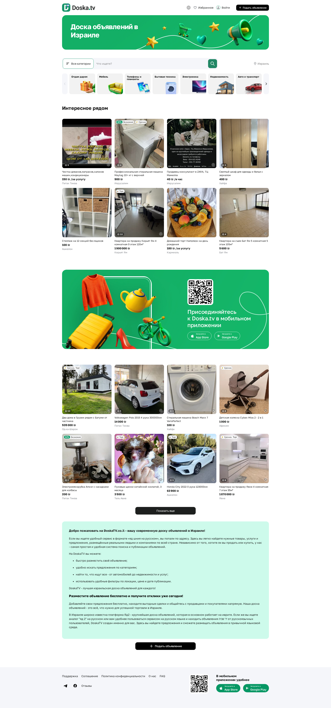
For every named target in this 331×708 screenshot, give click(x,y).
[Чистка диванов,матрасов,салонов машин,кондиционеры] (87, 152)
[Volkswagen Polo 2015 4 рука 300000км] (139, 396)
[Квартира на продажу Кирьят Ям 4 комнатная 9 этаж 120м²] (139, 221)
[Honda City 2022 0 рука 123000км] (192, 465)
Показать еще (165, 510)
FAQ (162, 676)
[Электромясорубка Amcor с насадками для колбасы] (87, 467)
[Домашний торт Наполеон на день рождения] (192, 221)
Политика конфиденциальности (123, 676)
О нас (152, 676)
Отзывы (86, 685)
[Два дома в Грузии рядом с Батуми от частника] (87, 398)
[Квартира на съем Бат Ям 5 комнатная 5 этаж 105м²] (244, 221)
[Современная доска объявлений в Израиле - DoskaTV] (78, 7)
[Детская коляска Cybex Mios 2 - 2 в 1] (244, 396)
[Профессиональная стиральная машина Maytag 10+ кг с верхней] (139, 152)
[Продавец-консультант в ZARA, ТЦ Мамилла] (192, 152)
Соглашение (89, 676)
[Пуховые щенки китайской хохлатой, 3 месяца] (139, 467)
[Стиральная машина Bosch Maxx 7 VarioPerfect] (192, 398)
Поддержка (70, 676)
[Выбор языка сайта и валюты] (189, 8)
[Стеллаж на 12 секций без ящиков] (87, 219)
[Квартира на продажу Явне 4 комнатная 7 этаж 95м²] (244, 467)
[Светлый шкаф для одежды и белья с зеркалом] (244, 152)
